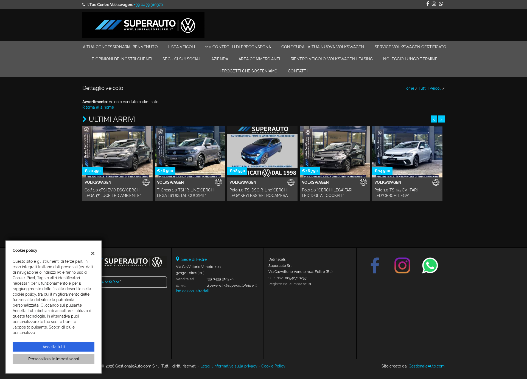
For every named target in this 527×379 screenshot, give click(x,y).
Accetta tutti (54, 347)
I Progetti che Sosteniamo (248, 71)
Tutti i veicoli (430, 88)
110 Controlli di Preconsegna (238, 47)
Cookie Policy (273, 366)
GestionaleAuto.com (427, 366)
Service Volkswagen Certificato (411, 47)
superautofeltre (103, 282)
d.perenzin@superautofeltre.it (231, 285)
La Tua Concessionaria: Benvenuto (119, 47)
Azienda (219, 59)
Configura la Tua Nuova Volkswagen (322, 47)
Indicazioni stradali (192, 291)
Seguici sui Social (181, 59)
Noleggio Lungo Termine (410, 59)
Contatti (297, 71)
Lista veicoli (181, 47)
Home (408, 88)
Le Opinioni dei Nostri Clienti (120, 59)
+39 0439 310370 (148, 4)
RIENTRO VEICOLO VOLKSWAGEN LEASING (332, 59)
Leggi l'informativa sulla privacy (228, 366)
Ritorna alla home (98, 107)
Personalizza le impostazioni (53, 359)
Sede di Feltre (194, 259)
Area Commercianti (259, 59)
